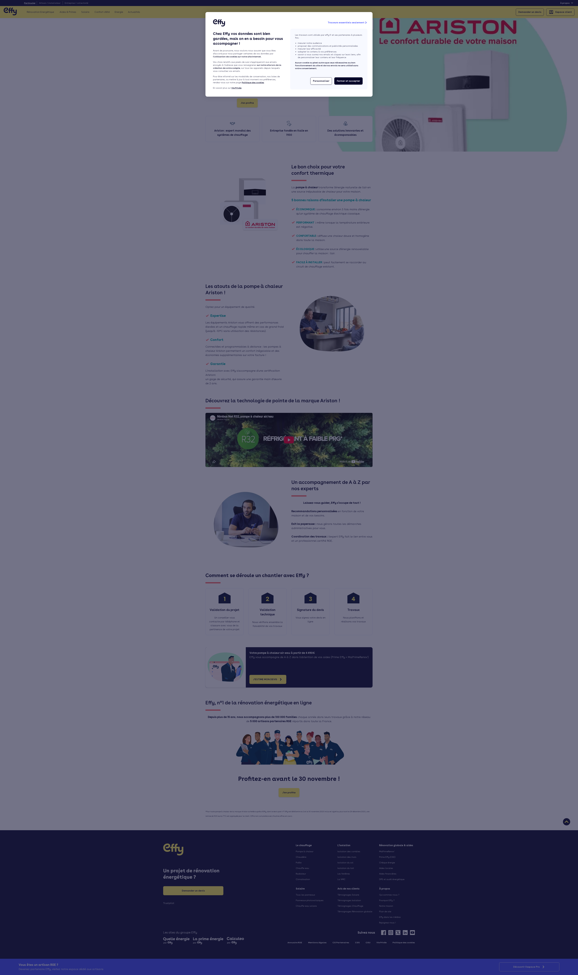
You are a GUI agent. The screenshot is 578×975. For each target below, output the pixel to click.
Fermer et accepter (348, 80)
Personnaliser (321, 80)
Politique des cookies (253, 82)
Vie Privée (236, 88)
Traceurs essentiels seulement (346, 22)
